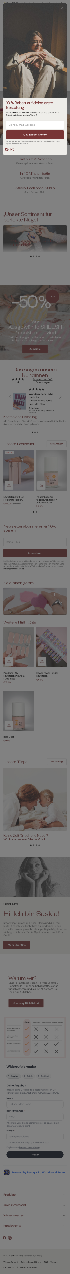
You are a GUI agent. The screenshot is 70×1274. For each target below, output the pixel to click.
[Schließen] (62, 8)
